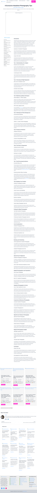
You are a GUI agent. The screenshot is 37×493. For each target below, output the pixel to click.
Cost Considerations (6, 54)
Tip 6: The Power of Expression (6, 48)
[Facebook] (5, 419)
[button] (25, 0)
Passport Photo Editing (32, 481)
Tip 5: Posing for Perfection (7, 47)
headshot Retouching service (25, 169)
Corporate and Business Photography (7, 61)
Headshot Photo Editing (14, 459)
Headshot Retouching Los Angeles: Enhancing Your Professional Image (22, 461)
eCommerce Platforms (13, 0)
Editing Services (22, 0)
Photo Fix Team (25, 491)
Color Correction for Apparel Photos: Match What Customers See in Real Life (30, 395)
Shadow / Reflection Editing (13, 484)
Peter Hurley (21, 107)
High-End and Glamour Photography (7, 62)
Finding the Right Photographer (6, 53)
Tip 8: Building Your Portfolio (7, 51)
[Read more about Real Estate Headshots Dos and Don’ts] (14, 443)
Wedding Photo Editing (32, 480)
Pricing (28, 0)
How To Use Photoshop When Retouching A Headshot (5, 431)
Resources (9, 2)
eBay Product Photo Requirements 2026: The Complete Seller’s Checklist (30, 376)
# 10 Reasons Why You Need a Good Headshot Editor (22, 431)
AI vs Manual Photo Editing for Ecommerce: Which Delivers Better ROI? (18, 395)
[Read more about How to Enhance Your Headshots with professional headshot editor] (14, 429)
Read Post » (3, 439)
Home (7, 0)
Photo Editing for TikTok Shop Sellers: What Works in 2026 (6, 376)
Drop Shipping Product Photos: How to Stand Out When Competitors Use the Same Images (6, 396)
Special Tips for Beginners (7, 56)
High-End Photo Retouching (32, 479)
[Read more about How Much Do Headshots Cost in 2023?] (31, 429)
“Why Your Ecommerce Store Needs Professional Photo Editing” (18, 377)
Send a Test (33, 486)
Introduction (5, 39)
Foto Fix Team (26, 178)
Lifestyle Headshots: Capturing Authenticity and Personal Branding (5, 446)
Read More (3, 384)
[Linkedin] (8, 419)
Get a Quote (21, 484)
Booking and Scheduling (7, 55)
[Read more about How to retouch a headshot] (6, 458)
